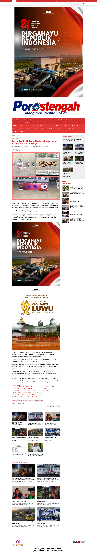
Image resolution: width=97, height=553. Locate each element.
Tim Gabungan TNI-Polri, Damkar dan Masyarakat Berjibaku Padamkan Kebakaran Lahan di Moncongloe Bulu (72, 141)
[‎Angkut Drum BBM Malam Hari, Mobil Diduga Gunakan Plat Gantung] (19, 432)
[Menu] (12, 4)
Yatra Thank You (70, 128)
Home (13, 119)
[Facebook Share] (48, 406)
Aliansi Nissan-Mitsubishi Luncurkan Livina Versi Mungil (77, 220)
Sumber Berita (21, 403)
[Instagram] (82, 542)
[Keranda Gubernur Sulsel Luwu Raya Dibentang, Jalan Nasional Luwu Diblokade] (65, 207)
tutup (32, 546)
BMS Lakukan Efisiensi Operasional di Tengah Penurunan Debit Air (27, 394)
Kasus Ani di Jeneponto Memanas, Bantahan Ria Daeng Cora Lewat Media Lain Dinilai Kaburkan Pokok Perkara (35, 454)
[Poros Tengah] (46, 107)
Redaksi (66, 119)
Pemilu (81, 119)
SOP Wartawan (29, 128)
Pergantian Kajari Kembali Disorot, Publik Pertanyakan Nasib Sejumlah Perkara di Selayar (33, 388)
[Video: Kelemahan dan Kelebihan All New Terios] (65, 214)
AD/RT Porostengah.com (18, 125)
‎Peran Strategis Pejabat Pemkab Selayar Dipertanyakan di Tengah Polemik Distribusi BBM (33, 386)
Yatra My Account (60, 128)
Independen (53, 119)
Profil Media (15, 128)
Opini (35, 119)
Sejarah (60, 119)
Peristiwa (14, 122)
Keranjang (49, 125)
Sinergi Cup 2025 (39, 400)
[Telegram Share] (56, 406)
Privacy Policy (80, 125)
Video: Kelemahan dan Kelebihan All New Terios (76, 213)
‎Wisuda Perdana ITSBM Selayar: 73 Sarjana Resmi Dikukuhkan (26, 396)
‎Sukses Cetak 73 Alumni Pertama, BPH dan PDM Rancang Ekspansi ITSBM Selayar (21, 1)
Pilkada (26, 122)
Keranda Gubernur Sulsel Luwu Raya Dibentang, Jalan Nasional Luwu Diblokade (77, 207)
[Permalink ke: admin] (13, 149)
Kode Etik (56, 125)
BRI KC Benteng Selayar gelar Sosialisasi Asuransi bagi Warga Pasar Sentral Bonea (77, 194)
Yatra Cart (41, 128)
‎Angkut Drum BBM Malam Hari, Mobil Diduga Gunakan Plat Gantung (63, 1)
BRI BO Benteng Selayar (18, 400)
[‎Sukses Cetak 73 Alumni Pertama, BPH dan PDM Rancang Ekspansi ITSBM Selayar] (52, 416)
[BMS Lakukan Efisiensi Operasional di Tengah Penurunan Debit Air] (35, 432)
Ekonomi (19, 119)
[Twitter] (76, 542)
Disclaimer (42, 125)
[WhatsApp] (84, 542)
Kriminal (25, 119)
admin (16, 149)
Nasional (21, 122)
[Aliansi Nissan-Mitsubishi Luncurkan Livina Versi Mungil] (65, 220)
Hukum (30, 119)
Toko (36, 128)
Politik (71, 119)
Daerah (76, 119)
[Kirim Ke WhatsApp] (59, 406)
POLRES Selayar (29, 400)
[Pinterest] (79, 542)
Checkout (35, 125)
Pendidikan (41, 119)
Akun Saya (28, 125)
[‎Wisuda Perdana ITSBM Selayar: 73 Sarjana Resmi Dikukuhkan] (52, 432)
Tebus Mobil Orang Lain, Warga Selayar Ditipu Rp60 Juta (19, 453)
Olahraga (17, 138)
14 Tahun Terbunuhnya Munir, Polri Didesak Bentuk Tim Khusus (77, 200)
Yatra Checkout (50, 128)
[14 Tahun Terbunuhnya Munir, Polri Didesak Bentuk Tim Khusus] (65, 201)
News (13, 138)
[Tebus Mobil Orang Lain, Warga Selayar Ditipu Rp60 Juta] (19, 447)
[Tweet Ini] (50, 406)
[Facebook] (74, 542)
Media (47, 119)
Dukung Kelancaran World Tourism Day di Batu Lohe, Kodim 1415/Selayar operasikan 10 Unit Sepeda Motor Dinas (76, 188)
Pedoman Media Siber (65, 125)
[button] (84, 4)
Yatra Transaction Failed (18, 131)
